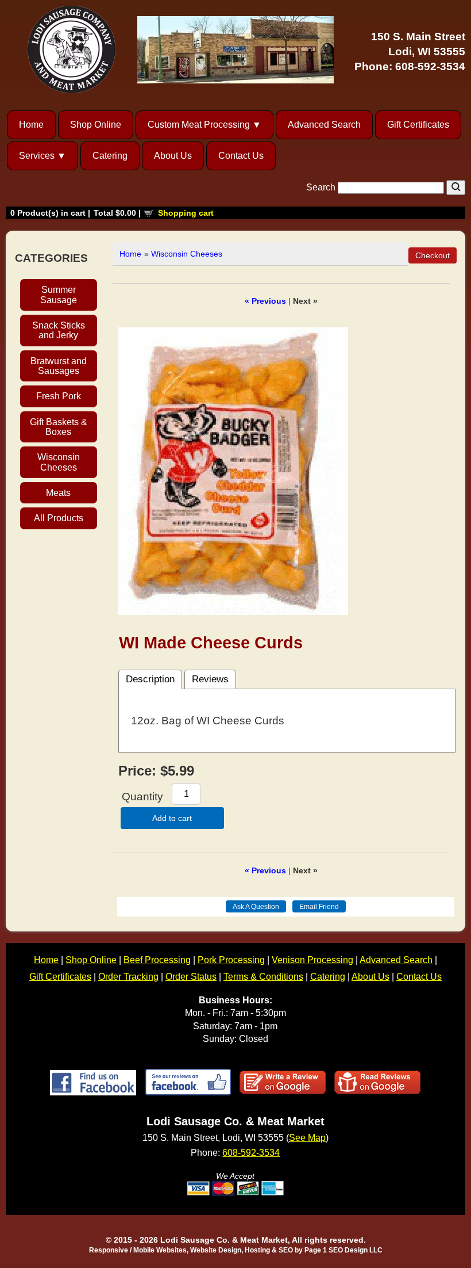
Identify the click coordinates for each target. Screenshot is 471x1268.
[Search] (455, 187)
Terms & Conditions (263, 976)
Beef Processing (157, 960)
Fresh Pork (58, 396)
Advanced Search (324, 124)
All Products (58, 518)
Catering (110, 156)
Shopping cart (186, 212)
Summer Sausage (58, 294)
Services (37, 156)
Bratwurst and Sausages (58, 366)
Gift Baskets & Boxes (58, 427)
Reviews (210, 679)
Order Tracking (128, 976)
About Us (173, 156)
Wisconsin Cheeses (58, 462)
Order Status (191, 976)
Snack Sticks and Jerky (58, 330)
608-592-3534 (430, 66)
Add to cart (172, 818)
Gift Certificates (418, 124)
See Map (307, 1138)
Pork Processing (231, 960)
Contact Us (241, 156)
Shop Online (95, 124)
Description (150, 679)
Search (322, 187)
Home (31, 124)
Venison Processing (312, 960)
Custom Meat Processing (199, 124)
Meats (58, 493)
